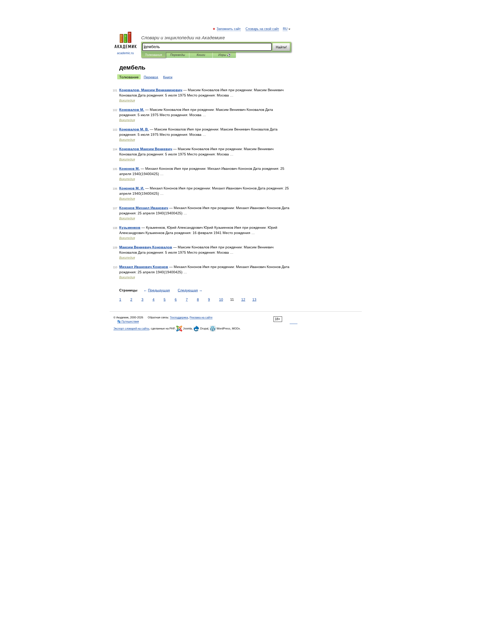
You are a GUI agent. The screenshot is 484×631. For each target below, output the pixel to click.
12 (243, 299)
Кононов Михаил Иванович (143, 208)
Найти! (281, 47)
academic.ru (125, 53)
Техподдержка (179, 317)
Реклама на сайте (201, 317)
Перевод (151, 77)
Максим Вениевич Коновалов (145, 247)
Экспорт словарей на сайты (131, 328)
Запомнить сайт (229, 29)
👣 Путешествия (128, 321)
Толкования (153, 55)
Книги (201, 55)
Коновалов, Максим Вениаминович (150, 90)
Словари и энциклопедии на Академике (183, 37)
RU (285, 29)
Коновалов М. (131, 110)
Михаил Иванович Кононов (143, 267)
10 (221, 299)
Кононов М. (129, 169)
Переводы (177, 55)
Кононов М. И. (131, 188)
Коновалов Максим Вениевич (145, 149)
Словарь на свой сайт (262, 29)
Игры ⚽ (224, 55)
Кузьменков (129, 227)
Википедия (127, 100)
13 (254, 299)
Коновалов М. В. (134, 129)
